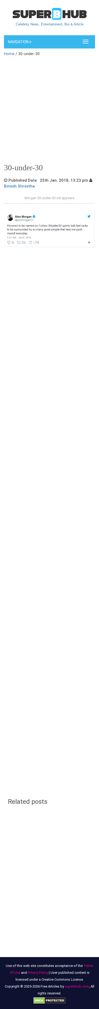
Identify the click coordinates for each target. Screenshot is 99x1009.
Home (9, 53)
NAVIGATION (18, 42)
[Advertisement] (49, 111)
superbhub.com (77, 986)
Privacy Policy (38, 973)
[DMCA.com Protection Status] (49, 1000)
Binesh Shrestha (19, 186)
